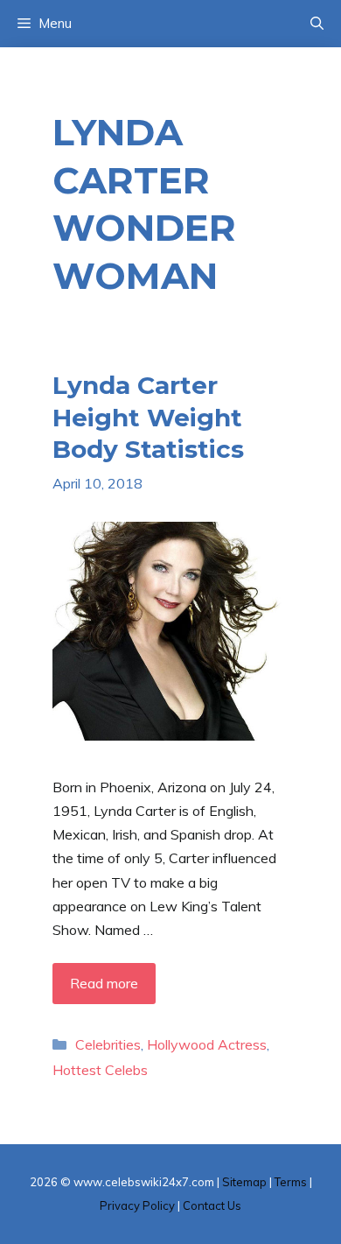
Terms (291, 1182)
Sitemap (244, 1182)
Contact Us (212, 1205)
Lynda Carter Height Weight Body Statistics (148, 417)
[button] (317, 23)
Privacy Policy (137, 1205)
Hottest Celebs (100, 1070)
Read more (104, 983)
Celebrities (108, 1044)
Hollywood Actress (207, 1044)
